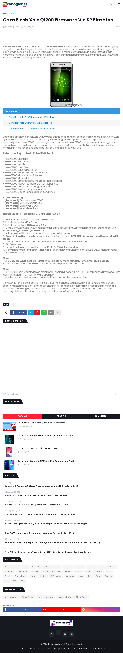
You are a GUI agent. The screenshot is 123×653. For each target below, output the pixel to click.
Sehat (81, 576)
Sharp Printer (81, 597)
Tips (89, 576)
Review (43, 576)
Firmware (92, 567)
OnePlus (98, 571)
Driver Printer (98, 648)
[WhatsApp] (44, 312)
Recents (61, 416)
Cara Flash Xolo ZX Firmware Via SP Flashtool (30, 122)
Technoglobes (55, 644)
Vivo (14, 581)
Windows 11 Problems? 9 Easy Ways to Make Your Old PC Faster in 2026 (41, 486)
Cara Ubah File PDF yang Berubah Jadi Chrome (42, 423)
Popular (22, 416)
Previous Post (11, 393)
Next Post (113, 393)
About (21, 648)
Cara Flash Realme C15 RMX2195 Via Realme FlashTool (46, 461)
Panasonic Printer (45, 597)
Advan (16, 567)
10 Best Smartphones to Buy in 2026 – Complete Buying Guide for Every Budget (46, 523)
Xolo (13, 13)
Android (35, 567)
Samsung (70, 576)
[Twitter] (31, 312)
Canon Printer (27, 597)
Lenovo (68, 571)
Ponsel (7, 576)
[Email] (51, 312)
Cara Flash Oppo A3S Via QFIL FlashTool (38, 448)
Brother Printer (11, 597)
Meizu (78, 571)
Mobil (88, 571)
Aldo (25, 567)
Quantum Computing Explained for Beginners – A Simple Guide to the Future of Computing (52, 542)
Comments (100, 416)
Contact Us (33, 648)
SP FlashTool (56, 576)
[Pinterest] (37, 312)
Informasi (9, 571)
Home (6, 13)
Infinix (113, 567)
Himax (103, 567)
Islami (45, 571)
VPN (6, 581)
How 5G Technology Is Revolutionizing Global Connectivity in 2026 (39, 533)
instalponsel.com (61, 648)
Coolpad (67, 567)
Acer (7, 567)
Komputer (56, 571)
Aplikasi (46, 567)
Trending (108, 576)
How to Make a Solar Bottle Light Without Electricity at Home (36, 505)
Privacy (46, 648)
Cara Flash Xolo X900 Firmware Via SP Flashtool (32, 128)
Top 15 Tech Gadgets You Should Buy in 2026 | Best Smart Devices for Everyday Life (48, 552)
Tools (98, 576)
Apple (56, 567)
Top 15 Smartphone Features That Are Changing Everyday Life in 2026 (41, 514)
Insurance (22, 571)
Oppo (108, 571)
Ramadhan (20, 576)
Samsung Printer (65, 597)
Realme (33, 576)
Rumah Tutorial (81, 648)
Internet (34, 571)
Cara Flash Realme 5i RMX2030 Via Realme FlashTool (45, 435)
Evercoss (79, 567)
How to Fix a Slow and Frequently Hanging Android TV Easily (36, 495)
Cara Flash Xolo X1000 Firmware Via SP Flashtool (32, 117)
